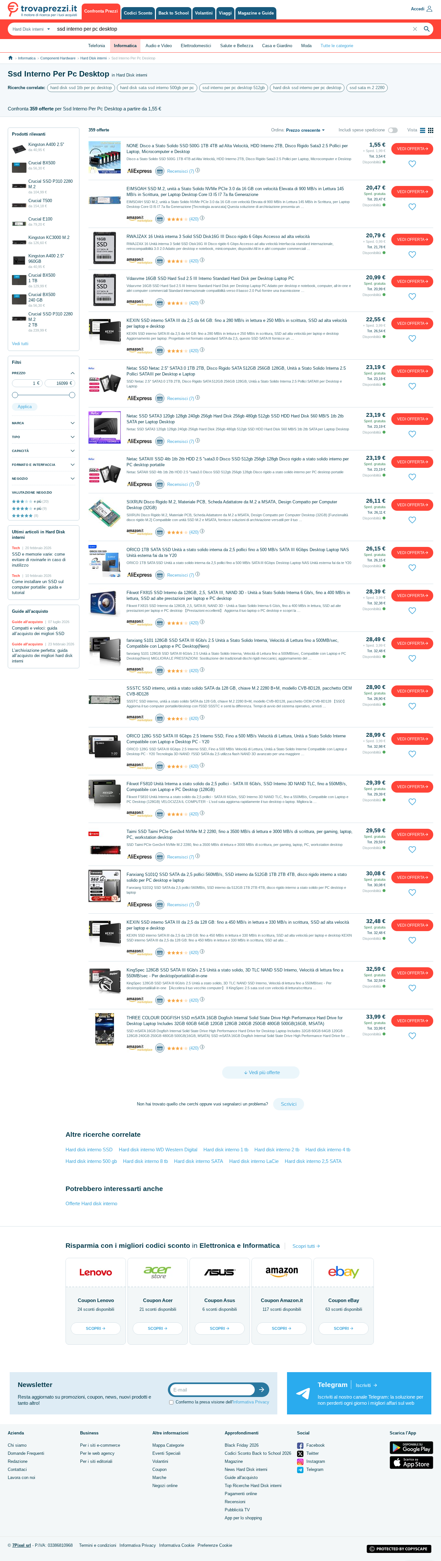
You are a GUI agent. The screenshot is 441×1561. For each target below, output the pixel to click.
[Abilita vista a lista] (422, 130)
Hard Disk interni (93, 58)
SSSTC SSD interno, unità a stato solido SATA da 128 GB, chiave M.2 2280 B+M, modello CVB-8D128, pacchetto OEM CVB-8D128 (239, 691)
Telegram (314, 1469)
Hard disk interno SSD (89, 1149)
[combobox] (30, 29)
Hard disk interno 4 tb (327, 1149)
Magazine (234, 1461)
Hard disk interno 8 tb (145, 1161)
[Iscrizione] (263, 1389)
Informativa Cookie (176, 1545)
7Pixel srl (21, 1545)
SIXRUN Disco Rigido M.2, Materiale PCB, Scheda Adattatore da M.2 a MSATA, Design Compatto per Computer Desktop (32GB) (232, 504)
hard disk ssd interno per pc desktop (307, 87)
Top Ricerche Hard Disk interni (253, 1485)
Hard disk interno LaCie (254, 1161)
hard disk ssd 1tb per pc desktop (81, 87)
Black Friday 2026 (242, 1445)
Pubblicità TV (237, 1509)
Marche (159, 1477)
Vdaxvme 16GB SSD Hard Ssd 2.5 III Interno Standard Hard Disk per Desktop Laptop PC (210, 278)
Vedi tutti (20, 343)
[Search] (426, 29)
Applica (25, 406)
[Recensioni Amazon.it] (177, 219)
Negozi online (165, 1485)
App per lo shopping (243, 1517)
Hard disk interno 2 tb (276, 1149)
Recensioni (235, 1501)
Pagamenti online (241, 1493)
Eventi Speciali (166, 1453)
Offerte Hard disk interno (91, 1203)
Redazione (17, 1461)
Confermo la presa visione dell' (222, 1402)
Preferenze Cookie (215, 1545)
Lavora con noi (21, 1477)
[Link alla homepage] (10, 58)
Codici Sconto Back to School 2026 (258, 1453)
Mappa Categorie (168, 1445)
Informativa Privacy (251, 1402)
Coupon (159, 1469)
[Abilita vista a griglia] (430, 130)
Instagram (315, 1461)
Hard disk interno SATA (198, 1161)
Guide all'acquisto (241, 1477)
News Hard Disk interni (246, 1469)
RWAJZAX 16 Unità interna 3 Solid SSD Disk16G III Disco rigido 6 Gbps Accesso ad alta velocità (218, 236)
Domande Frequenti (26, 1453)
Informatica (27, 58)
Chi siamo (17, 1445)
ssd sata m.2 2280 (367, 87)
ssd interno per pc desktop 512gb (233, 87)
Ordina (277, 130)
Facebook (315, 1445)
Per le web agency (97, 1453)
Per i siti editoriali (96, 1461)
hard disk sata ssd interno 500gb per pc (157, 87)
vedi (411, 149)
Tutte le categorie (337, 45)
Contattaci (17, 1469)
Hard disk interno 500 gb (91, 1161)
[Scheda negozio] (139, 171)
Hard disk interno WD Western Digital (158, 1149)
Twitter (312, 1453)
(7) (191, 171)
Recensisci (177, 171)
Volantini (160, 1461)
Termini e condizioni (97, 1545)
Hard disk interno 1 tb (225, 1149)
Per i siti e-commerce (100, 1445)
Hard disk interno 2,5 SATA (313, 1161)
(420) (194, 219)
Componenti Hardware (58, 58)
